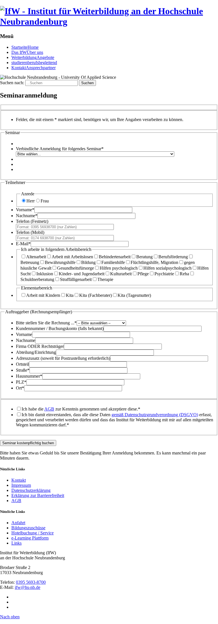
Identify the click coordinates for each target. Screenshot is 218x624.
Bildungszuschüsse (28, 527)
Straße (23, 370)
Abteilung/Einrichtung (36, 352)
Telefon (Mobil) (30, 232)
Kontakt (33, 67)
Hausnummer (29, 376)
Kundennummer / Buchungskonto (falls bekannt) (60, 328)
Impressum (21, 485)
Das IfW (27, 52)
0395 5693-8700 (31, 582)
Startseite (25, 47)
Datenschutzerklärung (31, 490)
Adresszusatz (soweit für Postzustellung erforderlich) (63, 358)
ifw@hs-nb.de (27, 587)
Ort (20, 388)
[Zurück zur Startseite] (109, 21)
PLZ (21, 382)
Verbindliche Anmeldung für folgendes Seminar (60, 148)
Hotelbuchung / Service (32, 532)
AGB (49, 409)
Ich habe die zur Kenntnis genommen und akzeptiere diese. (81, 409)
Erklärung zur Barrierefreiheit (37, 495)
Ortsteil (22, 364)
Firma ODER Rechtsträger (40, 346)
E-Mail (23, 243)
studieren (34, 62)
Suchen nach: (12, 82)
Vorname (25, 209)
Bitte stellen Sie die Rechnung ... (46, 322)
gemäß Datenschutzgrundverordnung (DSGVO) (155, 414)
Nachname (26, 215)
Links (16, 543)
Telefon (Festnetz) (32, 221)
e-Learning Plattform (30, 538)
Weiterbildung (32, 57)
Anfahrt (18, 522)
